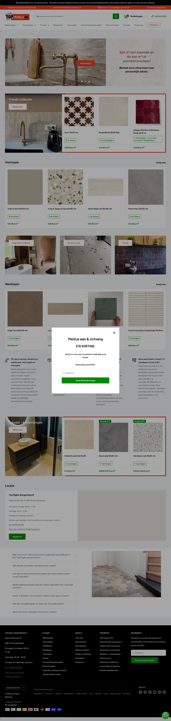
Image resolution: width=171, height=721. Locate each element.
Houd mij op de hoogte (85, 380)
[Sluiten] (114, 332)
